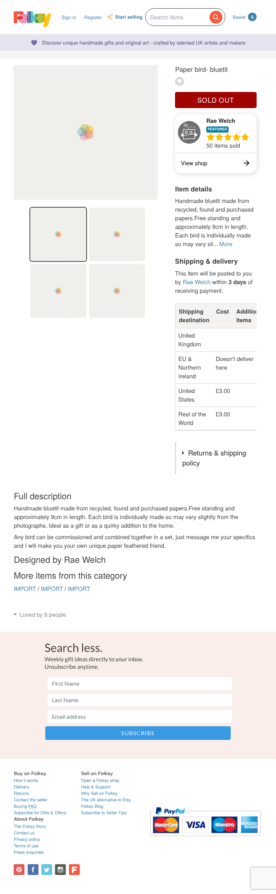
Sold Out (215, 100)
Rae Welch (220, 120)
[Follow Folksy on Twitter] (46, 869)
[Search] (216, 17)
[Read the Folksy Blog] (74, 869)
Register (93, 17)
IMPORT (25, 588)
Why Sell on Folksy (99, 793)
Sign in (69, 17)
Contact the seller (30, 800)
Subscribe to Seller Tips (104, 813)
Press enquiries (28, 852)
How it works (26, 780)
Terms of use (26, 846)
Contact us (24, 833)
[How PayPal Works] (205, 839)
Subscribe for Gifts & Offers (40, 813)
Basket (243, 17)
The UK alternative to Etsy (106, 800)
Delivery (21, 787)
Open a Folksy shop (100, 780)
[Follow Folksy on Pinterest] (19, 869)
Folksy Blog (92, 806)
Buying (25, 806)
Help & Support (96, 787)
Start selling (128, 17)
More (225, 244)
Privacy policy (27, 839)
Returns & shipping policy (214, 458)
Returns (21, 793)
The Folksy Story (30, 826)
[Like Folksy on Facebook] (33, 869)
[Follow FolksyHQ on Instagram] (60, 869)
